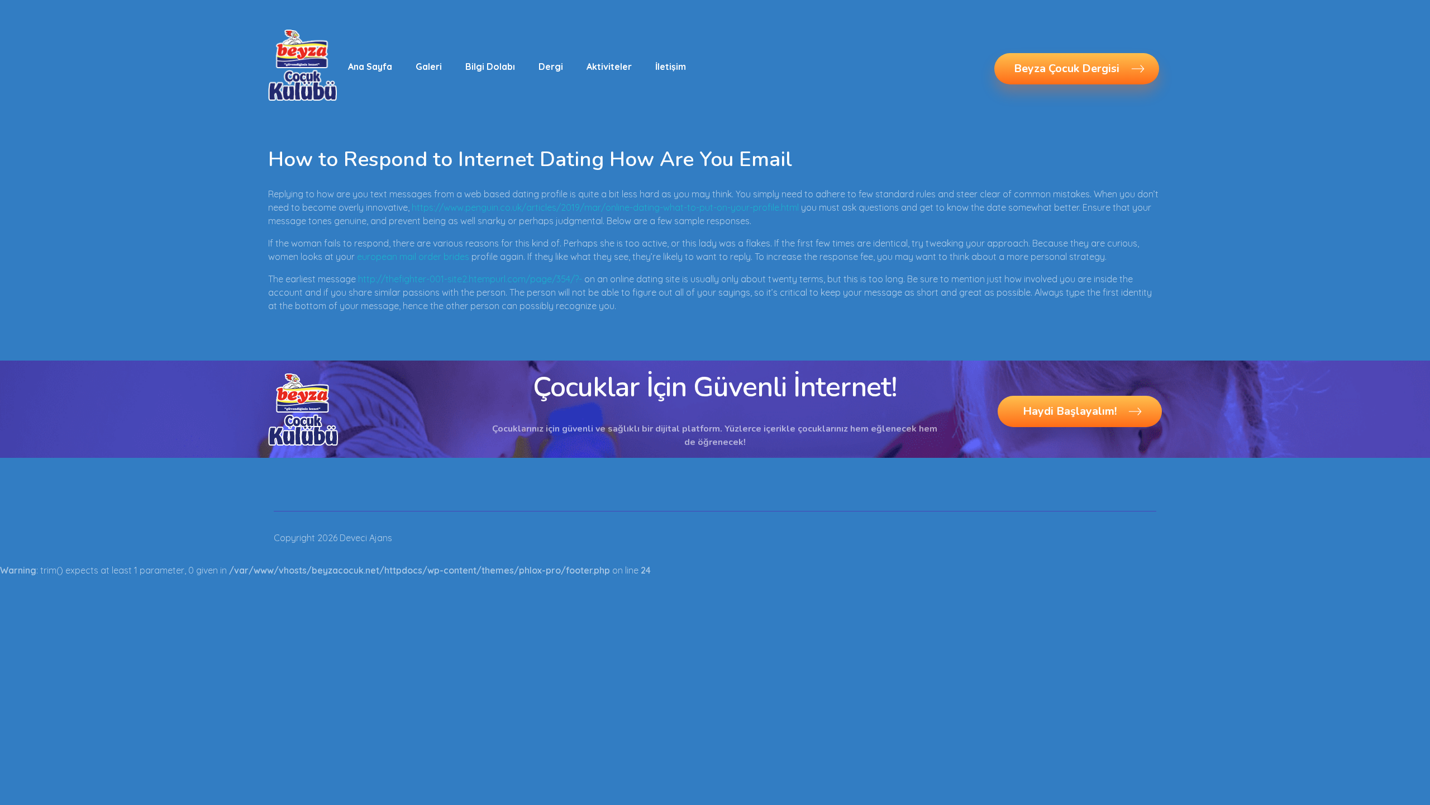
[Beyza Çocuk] (302, 65)
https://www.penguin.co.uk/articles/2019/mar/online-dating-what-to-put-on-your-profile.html (605, 207)
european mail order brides (413, 256)
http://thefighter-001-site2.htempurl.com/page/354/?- (470, 279)
